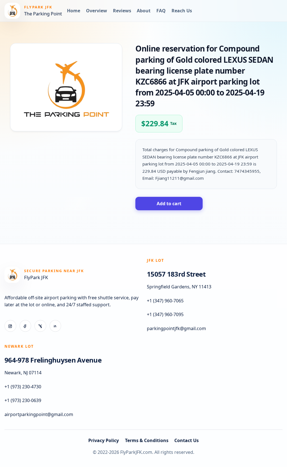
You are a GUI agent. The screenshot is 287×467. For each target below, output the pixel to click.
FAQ (161, 11)
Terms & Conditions (146, 440)
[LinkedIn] (55, 326)
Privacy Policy (103, 440)
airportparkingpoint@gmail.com (38, 414)
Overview (96, 11)
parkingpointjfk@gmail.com (176, 328)
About (144, 11)
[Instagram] (10, 326)
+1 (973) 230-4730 (22, 387)
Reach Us (182, 11)
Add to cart (169, 203)
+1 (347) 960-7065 (165, 301)
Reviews (122, 11)
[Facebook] (25, 326)
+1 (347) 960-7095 (165, 314)
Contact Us (186, 440)
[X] (40, 326)
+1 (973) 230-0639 (22, 400)
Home (73, 11)
